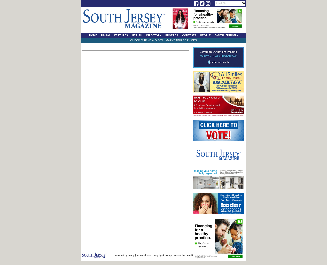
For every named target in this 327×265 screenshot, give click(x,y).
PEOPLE (205, 35)
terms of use (143, 255)
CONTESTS (189, 35)
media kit (192, 255)
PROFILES (171, 35)
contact (119, 255)
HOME (93, 35)
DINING (105, 35)
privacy (130, 255)
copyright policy (162, 255)
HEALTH (137, 35)
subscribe (179, 255)
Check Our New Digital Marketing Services (163, 40)
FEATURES (121, 35)
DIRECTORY (153, 35)
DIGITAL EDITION (226, 35)
